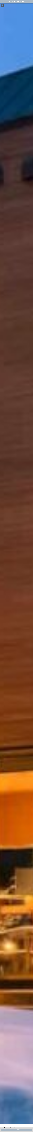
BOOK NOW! (16, 1130)
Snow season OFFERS (16, 1)
